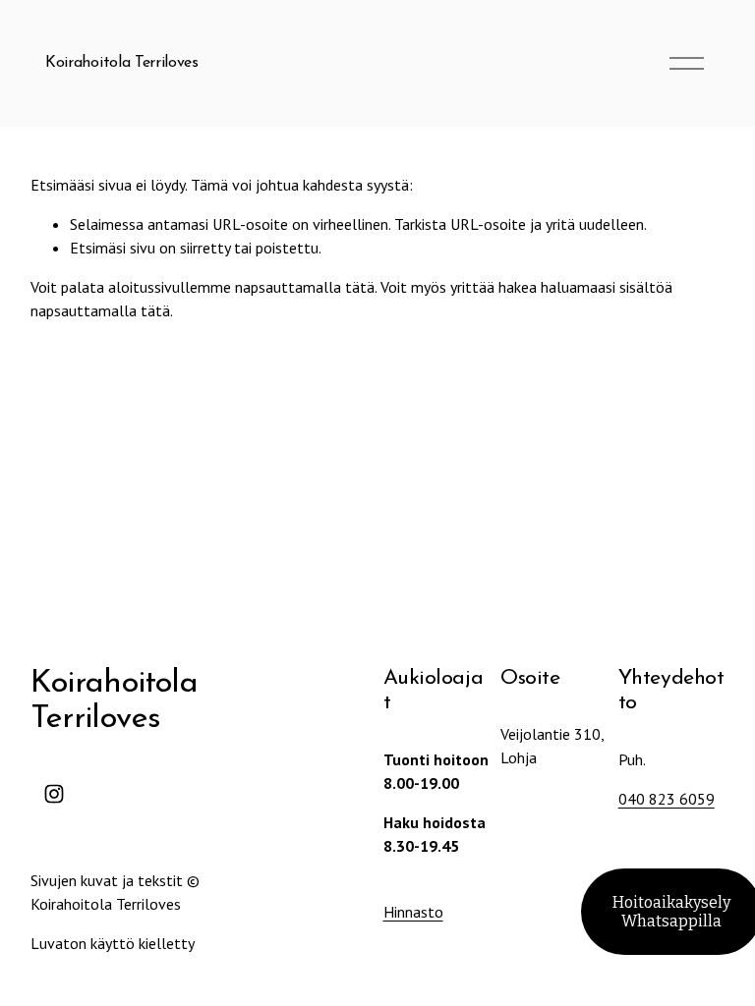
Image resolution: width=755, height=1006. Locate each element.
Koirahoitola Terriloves (122, 63)
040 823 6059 (666, 799)
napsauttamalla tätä (305, 287)
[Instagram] (54, 794)
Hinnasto (413, 912)
